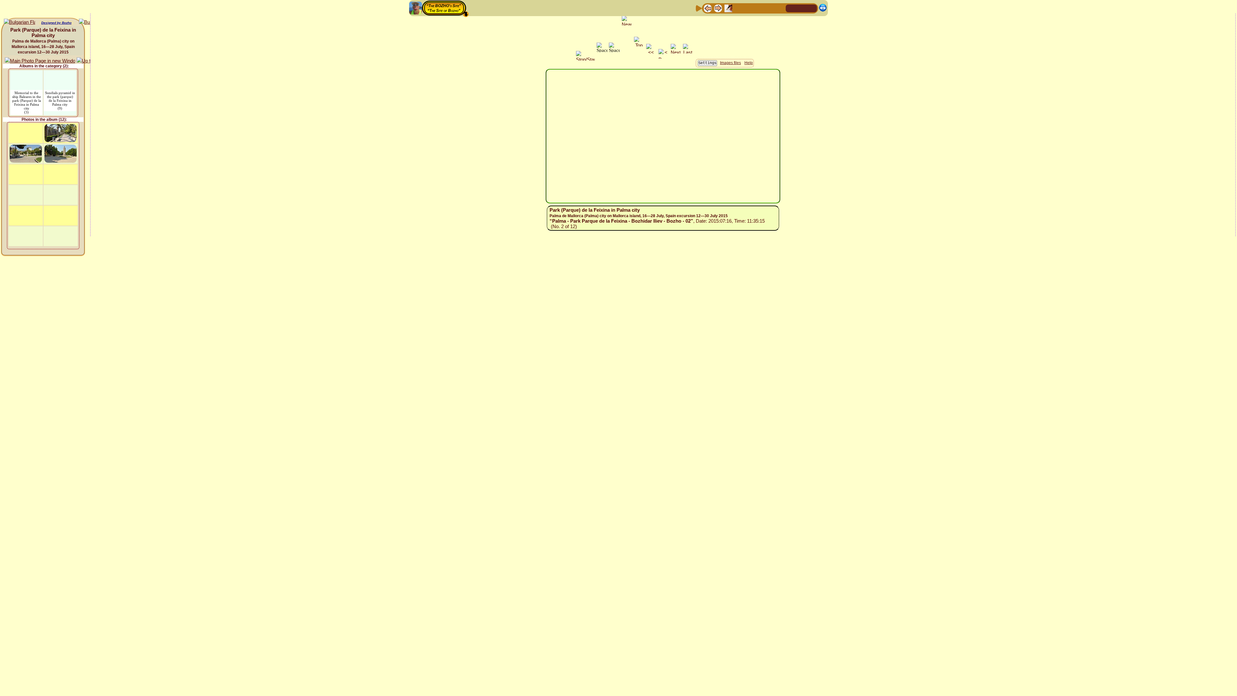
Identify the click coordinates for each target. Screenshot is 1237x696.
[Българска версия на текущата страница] (19, 22)
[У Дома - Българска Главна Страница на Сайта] (812, 8)
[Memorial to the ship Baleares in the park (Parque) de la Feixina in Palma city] (26, 74)
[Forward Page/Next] (718, 8)
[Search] (780, 8)
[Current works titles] (749, 8)
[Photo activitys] (759, 8)
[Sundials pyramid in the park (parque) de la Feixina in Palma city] (60, 74)
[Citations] (739, 8)
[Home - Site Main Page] (791, 8)
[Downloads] (769, 8)
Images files (730, 63)
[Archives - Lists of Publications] (728, 8)
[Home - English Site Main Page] (801, 8)
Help (748, 63)
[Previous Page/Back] (708, 8)
